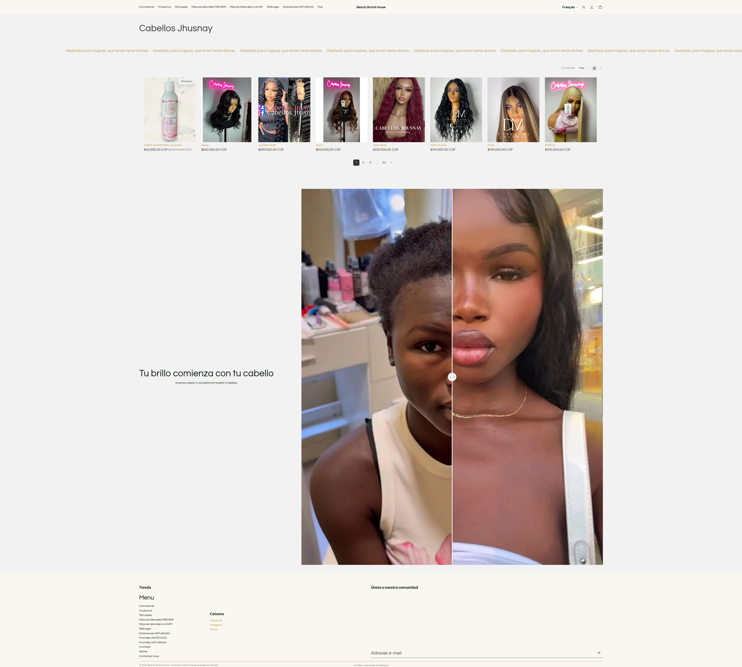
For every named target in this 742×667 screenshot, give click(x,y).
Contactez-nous (149, 656)
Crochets (145, 647)
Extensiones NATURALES (154, 633)
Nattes (143, 651)
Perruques (145, 615)
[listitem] (320, 7)
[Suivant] (391, 162)
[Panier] (600, 7)
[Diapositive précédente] (207, 110)
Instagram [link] (216, 625)
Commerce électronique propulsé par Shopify (194, 665)
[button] (583, 68)
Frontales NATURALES (153, 642)
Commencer (146, 606)
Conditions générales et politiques (371, 665)
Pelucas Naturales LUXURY (156, 624)
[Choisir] (246, 136)
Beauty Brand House (158, 665)
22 (384, 162)
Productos (145, 610)
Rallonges (145, 628)
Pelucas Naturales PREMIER (156, 619)
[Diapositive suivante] (247, 110)
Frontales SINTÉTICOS (153, 638)
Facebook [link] (216, 620)
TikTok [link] (213, 629)
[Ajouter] (189, 136)
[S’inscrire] (599, 653)
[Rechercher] (583, 7)
